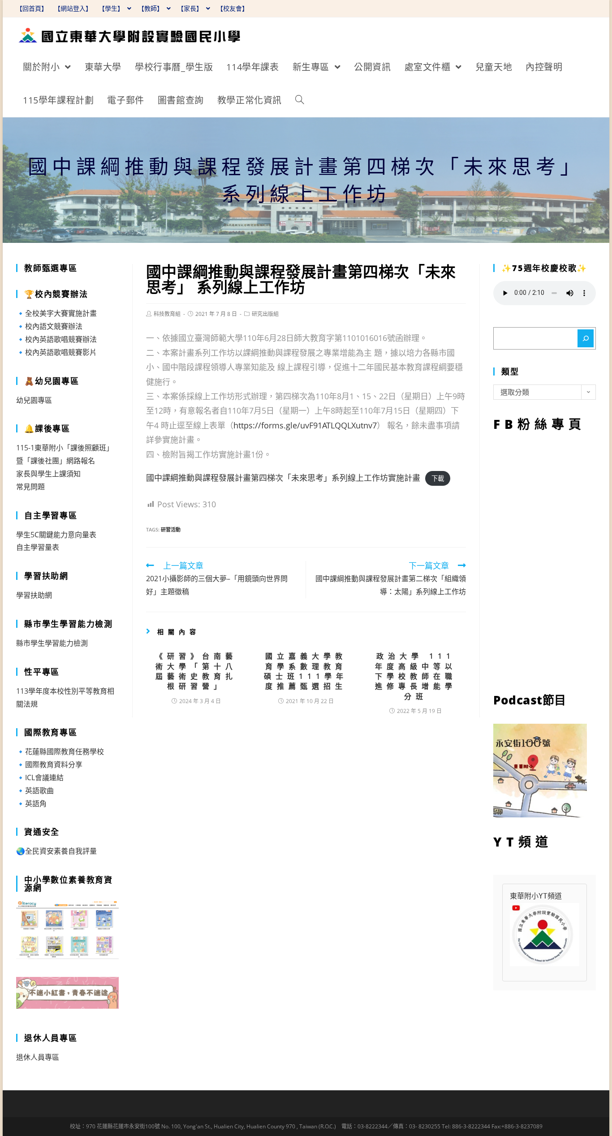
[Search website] (300, 100)
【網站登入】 (73, 8)
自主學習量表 (37, 547)
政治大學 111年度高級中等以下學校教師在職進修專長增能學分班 (416, 676)
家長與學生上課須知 (48, 474)
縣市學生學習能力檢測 (52, 643)
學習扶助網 (34, 595)
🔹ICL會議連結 (40, 777)
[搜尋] (586, 338)
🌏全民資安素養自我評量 (56, 851)
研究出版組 (265, 314)
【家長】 (190, 8)
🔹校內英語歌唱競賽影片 (56, 352)
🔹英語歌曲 (35, 790)
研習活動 (171, 529)
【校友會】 (232, 8)
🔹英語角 (31, 803)
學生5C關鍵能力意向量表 (56, 535)
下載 (437, 478)
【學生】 (112, 8)
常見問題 (30, 487)
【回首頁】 (31, 8)
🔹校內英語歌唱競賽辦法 (56, 339)
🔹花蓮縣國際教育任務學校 (60, 751)
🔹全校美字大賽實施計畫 (56, 313)
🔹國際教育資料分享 (49, 764)
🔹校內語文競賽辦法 (49, 326)
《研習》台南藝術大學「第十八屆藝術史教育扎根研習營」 (196, 671)
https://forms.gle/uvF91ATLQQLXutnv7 (305, 425)
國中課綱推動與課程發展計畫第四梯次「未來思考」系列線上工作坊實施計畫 (283, 477)
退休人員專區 (37, 1057)
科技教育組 (167, 314)
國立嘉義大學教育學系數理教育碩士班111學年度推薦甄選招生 (306, 671)
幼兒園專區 (34, 400)
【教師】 (151, 8)
